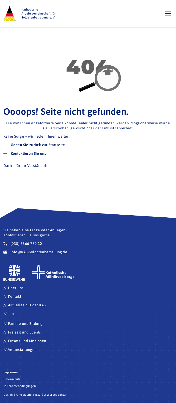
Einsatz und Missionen (27, 341)
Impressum (11, 372)
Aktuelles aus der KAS (27, 305)
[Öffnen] (168, 13)
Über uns (16, 288)
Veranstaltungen (22, 349)
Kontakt (14, 296)
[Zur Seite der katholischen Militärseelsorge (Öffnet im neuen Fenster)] (53, 272)
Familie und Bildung (25, 323)
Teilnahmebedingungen (19, 386)
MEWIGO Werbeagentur (50, 394)
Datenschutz (11, 379)
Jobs (12, 314)
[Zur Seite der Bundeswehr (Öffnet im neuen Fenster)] (14, 273)
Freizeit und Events (24, 332)
